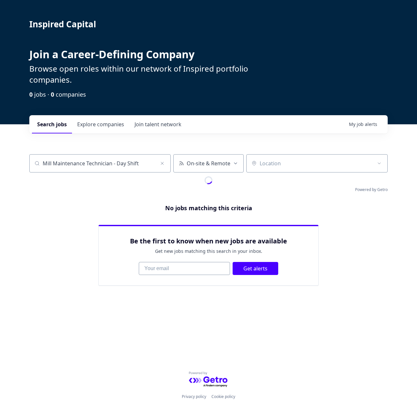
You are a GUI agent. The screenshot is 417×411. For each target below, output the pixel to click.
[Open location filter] (379, 163)
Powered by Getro (371, 189)
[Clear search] (162, 163)
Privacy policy (194, 396)
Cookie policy (223, 396)
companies (100, 124)
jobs (52, 124)
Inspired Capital (62, 24)
